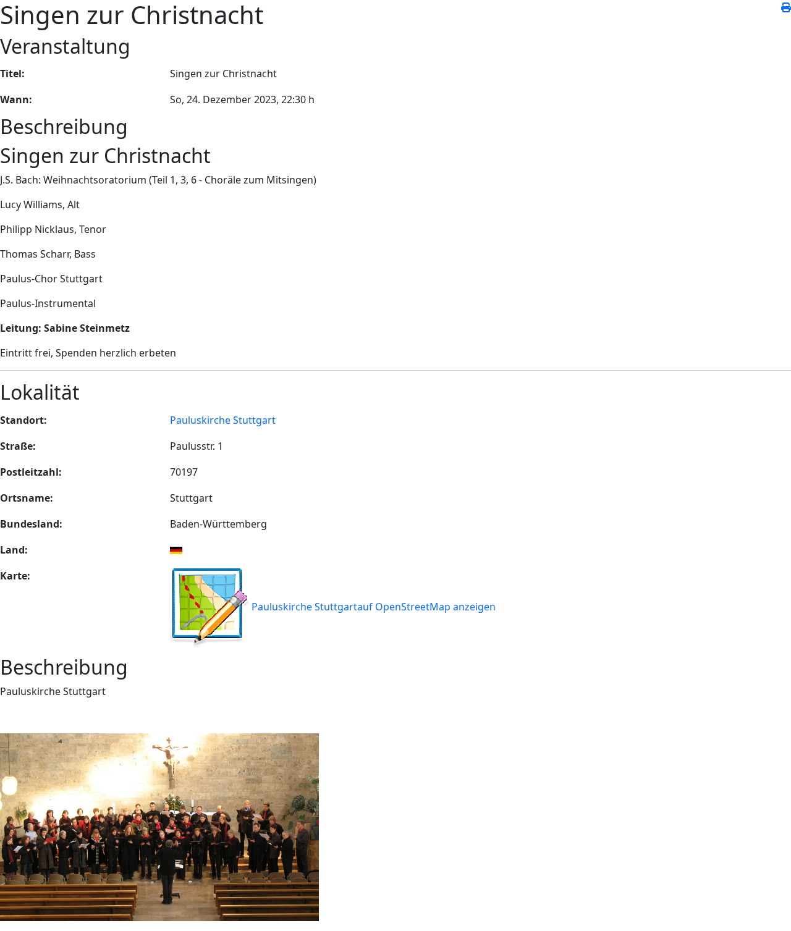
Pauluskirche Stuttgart (223, 420)
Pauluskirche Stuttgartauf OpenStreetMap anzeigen (372, 606)
